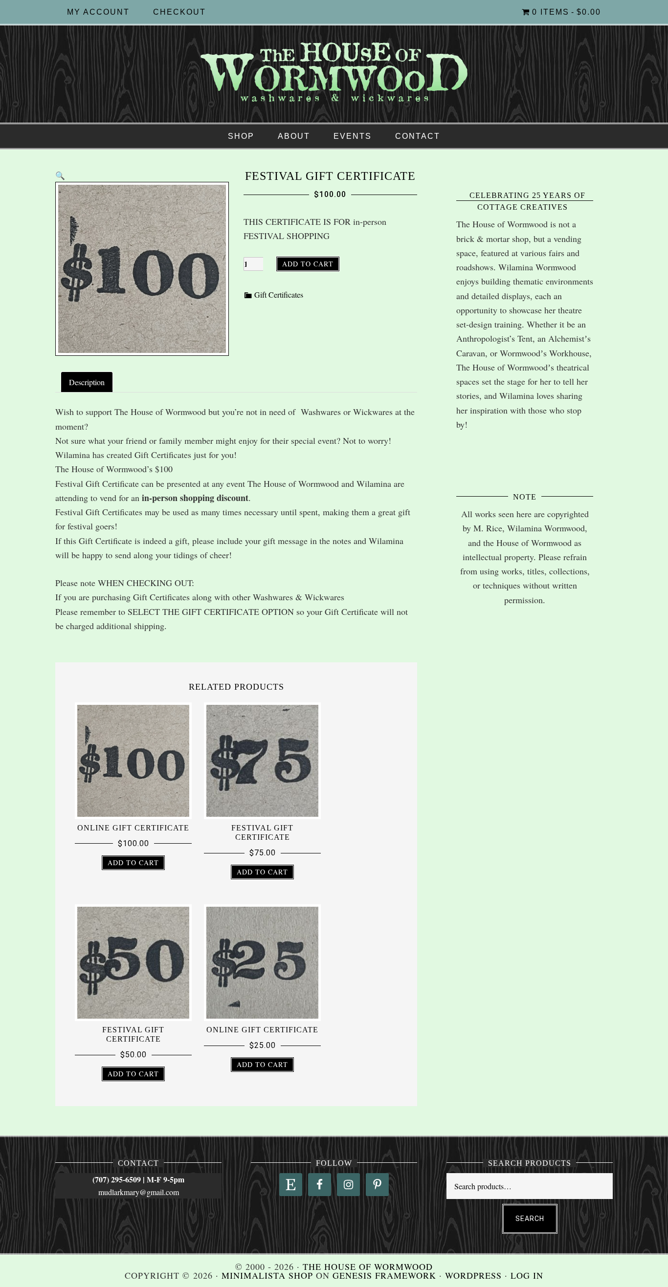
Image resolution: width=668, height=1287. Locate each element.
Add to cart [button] (133, 862)
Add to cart (308, 263)
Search (529, 1218)
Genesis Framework (384, 1275)
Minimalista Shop (267, 1275)
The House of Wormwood (334, 73)
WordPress (473, 1275)
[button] (60, 175)
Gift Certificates (278, 294)
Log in (527, 1275)
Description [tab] (87, 382)
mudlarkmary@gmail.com (138, 1192)
